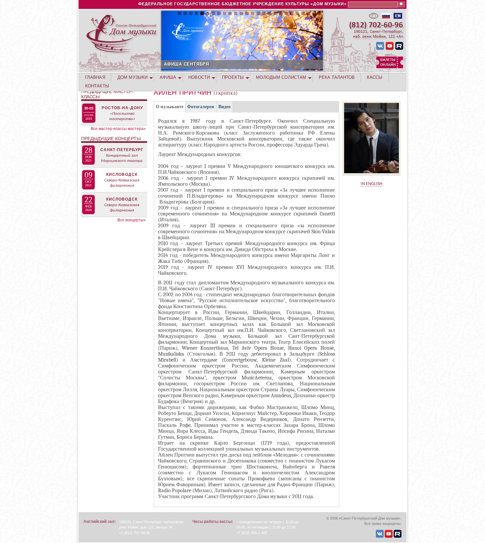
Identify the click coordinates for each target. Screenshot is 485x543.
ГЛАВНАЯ (95, 77)
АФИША (168, 77)
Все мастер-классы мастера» (118, 128)
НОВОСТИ (199, 77)
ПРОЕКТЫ (233, 77)
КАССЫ (375, 77)
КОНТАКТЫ (97, 85)
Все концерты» (131, 220)
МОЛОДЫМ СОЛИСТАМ (281, 77)
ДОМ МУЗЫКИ (132, 77)
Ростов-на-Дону (122, 108)
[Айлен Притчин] (371, 177)
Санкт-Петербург (122, 149)
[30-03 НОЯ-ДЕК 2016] (89, 103)
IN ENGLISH (371, 183)
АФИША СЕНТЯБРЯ (186, 64)
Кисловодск (122, 174)
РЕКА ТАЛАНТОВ (337, 77)
